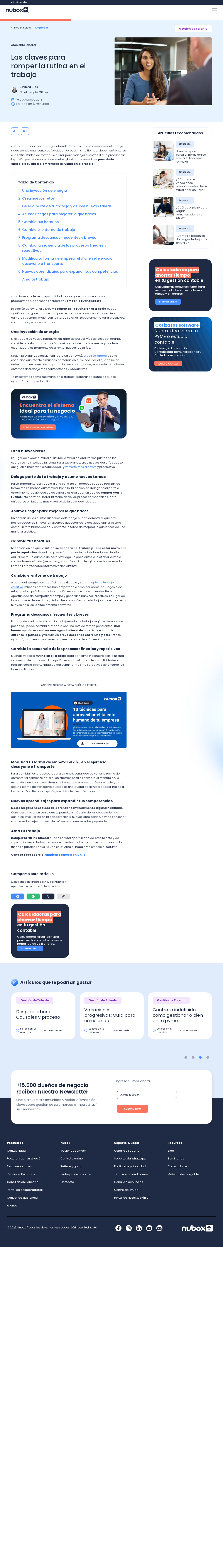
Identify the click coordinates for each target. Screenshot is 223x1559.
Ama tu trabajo (35, 279)
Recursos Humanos (21, 1174)
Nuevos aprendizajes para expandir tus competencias (70, 271)
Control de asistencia (22, 1197)
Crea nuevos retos (38, 198)
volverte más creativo (80, 467)
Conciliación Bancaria (23, 1182)
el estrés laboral (95, 356)
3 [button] (200, 1057)
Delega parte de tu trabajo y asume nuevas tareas (67, 206)
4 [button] (207, 1057)
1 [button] (185, 1057)
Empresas (42, 27)
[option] (43, 1019)
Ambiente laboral (23, 45)
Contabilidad (16, 1150)
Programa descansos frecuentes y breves (59, 237)
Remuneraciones (19, 1166)
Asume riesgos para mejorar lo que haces (59, 214)
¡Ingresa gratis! (30, 948)
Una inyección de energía (44, 190)
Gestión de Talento (193, 28)
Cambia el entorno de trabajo (48, 229)
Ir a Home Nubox (20, 2)
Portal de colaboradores (25, 1190)
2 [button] (193, 1057)
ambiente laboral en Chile (65, 855)
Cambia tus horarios (40, 221)
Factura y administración (24, 1158)
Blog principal (22, 27)
